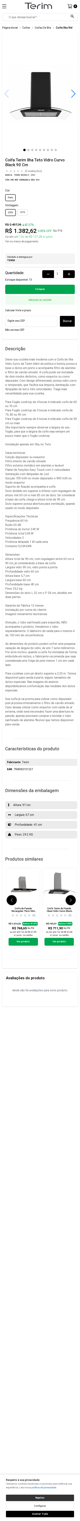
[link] (23, 908)
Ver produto (23, 941)
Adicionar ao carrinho (40, 300)
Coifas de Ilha (43, 27)
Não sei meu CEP (14, 329)
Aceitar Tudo (40, 1513)
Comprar (40, 289)
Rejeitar (40, 1497)
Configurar (40, 1505)
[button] (73, 94)
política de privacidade (44, 1487)
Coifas (26, 27)
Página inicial (10, 27)
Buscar (67, 321)
